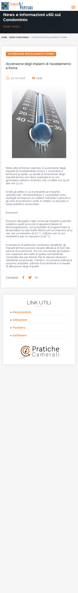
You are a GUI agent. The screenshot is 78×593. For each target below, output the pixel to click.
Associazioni (22, 312)
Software (19, 335)
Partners (19, 327)
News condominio (19, 37)
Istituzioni (20, 320)
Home (4, 37)
